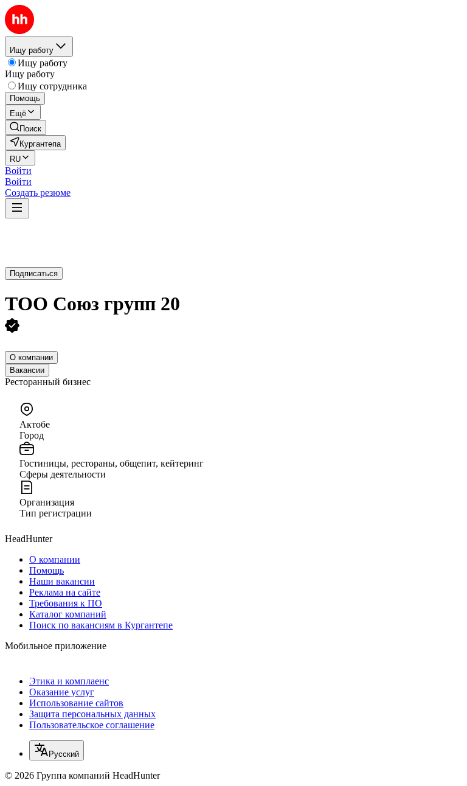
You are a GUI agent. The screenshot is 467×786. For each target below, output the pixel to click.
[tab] (31, 357)
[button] (18, 170)
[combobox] (56, 750)
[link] (25, 127)
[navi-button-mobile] (17, 208)
